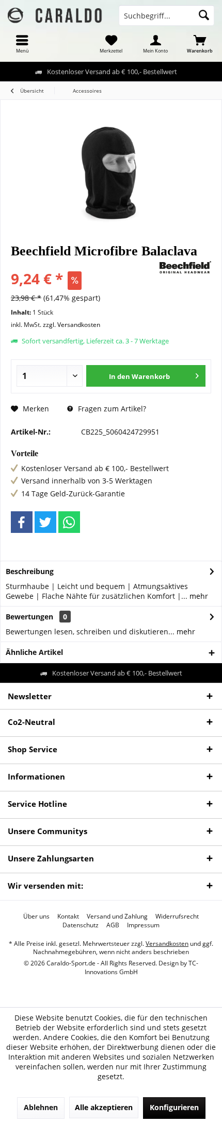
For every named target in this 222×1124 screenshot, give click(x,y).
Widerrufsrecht (177, 916)
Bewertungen (29, 616)
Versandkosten (167, 943)
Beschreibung (30, 571)
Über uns (36, 916)
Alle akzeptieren (104, 1107)
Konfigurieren (174, 1107)
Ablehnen (41, 1107)
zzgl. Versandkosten (71, 324)
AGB (112, 925)
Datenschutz (80, 925)
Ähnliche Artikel (34, 652)
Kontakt (68, 916)
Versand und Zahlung (117, 916)
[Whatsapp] (69, 522)
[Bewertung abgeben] (84, 265)
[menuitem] (22, 44)
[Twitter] (45, 522)
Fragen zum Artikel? (111, 408)
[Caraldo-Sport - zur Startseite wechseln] (55, 15)
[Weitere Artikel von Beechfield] (185, 267)
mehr (197, 596)
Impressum (143, 925)
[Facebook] (22, 522)
